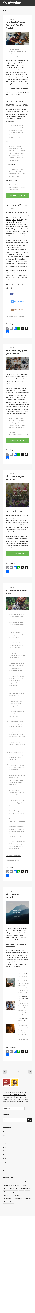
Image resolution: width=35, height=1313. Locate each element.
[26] (9, 788)
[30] (9, 824)
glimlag (15, 79)
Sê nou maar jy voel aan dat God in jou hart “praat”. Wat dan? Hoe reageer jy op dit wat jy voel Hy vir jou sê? (23, 1008)
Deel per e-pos (19, 309)
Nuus (21, 1192)
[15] (8, 661)
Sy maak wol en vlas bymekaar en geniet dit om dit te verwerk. (16, 645)
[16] (8, 674)
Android (13, 1182)
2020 (4, 1155)
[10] (8, 612)
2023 (4, 1143)
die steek (14, 67)
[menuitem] (14, 1108)
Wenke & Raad (8, 1202)
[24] (8, 763)
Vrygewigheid (8, 1198)
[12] (8, 630)
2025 (4, 1135)
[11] (8, 620)
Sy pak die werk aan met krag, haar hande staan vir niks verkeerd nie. (17, 693)
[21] (8, 730)
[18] (8, 699)
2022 (4, 1147)
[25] (9, 773)
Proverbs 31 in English (13, 860)
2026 (4, 1132)
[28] (9, 808)
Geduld (19, 220)
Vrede (14, 220)
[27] (8, 798)
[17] (8, 688)
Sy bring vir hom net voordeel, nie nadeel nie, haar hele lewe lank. (16, 635)
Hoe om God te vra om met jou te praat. (23, 976)
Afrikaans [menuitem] (7, 1108)
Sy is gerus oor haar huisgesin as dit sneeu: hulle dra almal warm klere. (17, 734)
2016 (4, 1170)
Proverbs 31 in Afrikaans (13, 856)
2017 (4, 1166)
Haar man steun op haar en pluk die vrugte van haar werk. (17, 624)
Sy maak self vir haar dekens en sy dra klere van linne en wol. (17, 744)
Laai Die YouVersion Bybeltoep (15, 316)
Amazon (6, 1182)
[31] (8, 839)
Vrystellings (18, 1198)
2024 (4, 1139)
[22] (8, 740)
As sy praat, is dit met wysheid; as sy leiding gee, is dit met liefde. (17, 793)
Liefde (20, 217)
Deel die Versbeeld (17, 554)
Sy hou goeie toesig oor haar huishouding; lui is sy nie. (16, 803)
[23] (8, 750)
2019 (4, 1158)
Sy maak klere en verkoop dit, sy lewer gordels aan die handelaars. (17, 767)
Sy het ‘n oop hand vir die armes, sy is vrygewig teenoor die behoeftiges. (17, 724)
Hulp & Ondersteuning (10, 1188)
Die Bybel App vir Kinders (11, 1185)
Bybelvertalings (23, 1182)
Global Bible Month (22, 1101)
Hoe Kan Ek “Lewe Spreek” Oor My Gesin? (15, 25)
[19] (8, 709)
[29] (9, 816)
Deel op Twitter (19, 301)
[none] (14, 1108)
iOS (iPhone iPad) (25, 1188)
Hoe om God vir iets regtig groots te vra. (23, 1020)
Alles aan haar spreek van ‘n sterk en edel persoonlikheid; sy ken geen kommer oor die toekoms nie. (17, 780)
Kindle (6, 1192)
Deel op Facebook (19, 294)
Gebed (24, 1185)
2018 (4, 1162)
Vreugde (8, 220)
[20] (9, 719)
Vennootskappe (16, 1195)
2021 (4, 1151)
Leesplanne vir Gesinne (17, 440)
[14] (8, 651)
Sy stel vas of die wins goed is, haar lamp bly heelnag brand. (15, 703)
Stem (27, 1192)
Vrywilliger (27, 1198)
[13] (8, 640)
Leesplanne (13, 1192)
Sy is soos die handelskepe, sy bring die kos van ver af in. (17, 655)
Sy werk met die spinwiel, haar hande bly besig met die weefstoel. (17, 714)
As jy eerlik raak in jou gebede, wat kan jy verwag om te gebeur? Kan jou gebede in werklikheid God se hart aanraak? (23, 1032)
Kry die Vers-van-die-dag (17, 195)
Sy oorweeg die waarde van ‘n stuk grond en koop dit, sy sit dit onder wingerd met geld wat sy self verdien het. (17, 680)
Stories (6, 1195)
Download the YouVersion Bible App (14, 1095)
